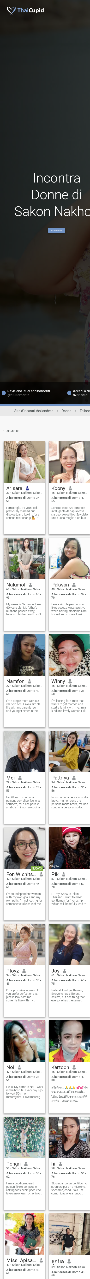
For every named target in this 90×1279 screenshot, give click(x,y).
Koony (58, 488)
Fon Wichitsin (21, 874)
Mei (10, 778)
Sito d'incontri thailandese (34, 411)
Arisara (14, 488)
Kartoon (60, 1067)
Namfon (15, 681)
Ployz (12, 971)
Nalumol (15, 585)
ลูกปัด (57, 1261)
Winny (58, 681)
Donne (67, 411)
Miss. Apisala (21, 1260)
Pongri (13, 1164)
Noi (10, 1067)
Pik (55, 874)
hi (53, 1164)
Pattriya (60, 778)
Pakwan (60, 585)
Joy (55, 971)
